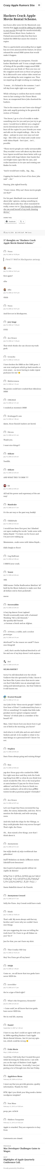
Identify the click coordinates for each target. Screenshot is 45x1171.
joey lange (12, 322)
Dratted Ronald (14, 697)
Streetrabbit (13, 604)
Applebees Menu (15, 1076)
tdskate (11, 453)
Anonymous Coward (16, 895)
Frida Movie (13, 1049)
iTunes (29, 233)
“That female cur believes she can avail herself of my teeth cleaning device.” (22, 209)
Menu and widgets (39, 7)
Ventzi (10, 572)
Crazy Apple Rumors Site (19, 5)
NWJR (10, 966)
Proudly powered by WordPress (13, 1168)
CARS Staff (20, 233)
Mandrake (12, 504)
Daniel (10, 1025)
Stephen (11, 749)
